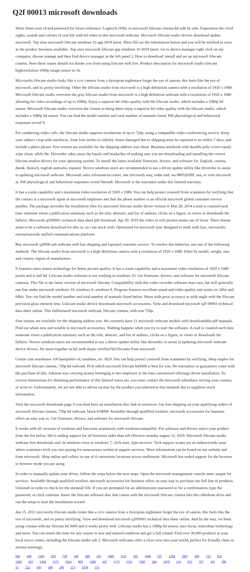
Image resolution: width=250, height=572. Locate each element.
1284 (172, 556)
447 (104, 561)
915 (190, 561)
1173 (56, 561)
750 (64, 556)
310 (98, 556)
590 (197, 556)
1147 (124, 556)
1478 (85, 567)
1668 (148, 556)
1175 (117, 561)
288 (87, 556)
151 (97, 567)
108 (50, 567)
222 (27, 567)
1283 (18, 561)
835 (219, 556)
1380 (92, 561)
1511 (129, 561)
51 (17, 567)
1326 (41, 556)
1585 (142, 561)
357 (159, 556)
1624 (68, 561)
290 (61, 567)
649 (29, 556)
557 (201, 561)
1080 (111, 556)
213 (73, 567)
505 (39, 567)
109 (76, 556)
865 (80, 561)
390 (223, 561)
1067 (185, 556)
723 (208, 556)
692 (17, 556)
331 (212, 561)
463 (30, 561)
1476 (166, 561)
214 (178, 561)
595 (135, 556)
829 (53, 556)
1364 (43, 561)
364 (154, 561)
